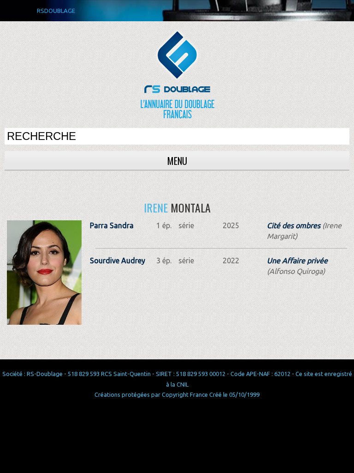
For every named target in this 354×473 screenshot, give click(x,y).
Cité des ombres (293, 225)
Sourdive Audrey (117, 260)
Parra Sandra (112, 225)
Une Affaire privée (297, 260)
